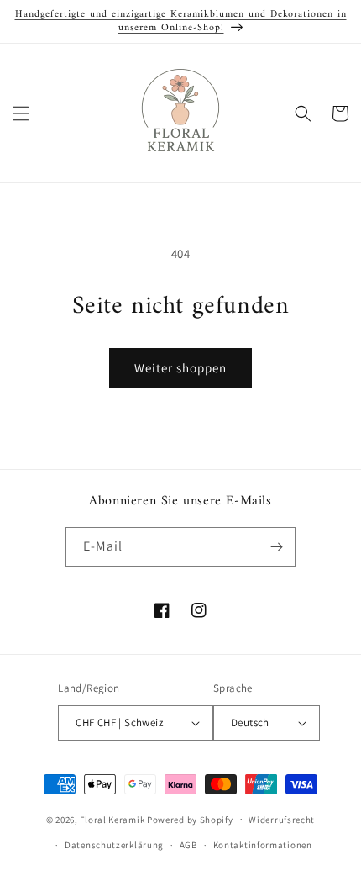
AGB (188, 845)
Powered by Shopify (190, 819)
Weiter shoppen (180, 368)
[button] (21, 113)
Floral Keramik (112, 819)
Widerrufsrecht (282, 820)
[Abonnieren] (276, 547)
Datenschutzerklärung (114, 845)
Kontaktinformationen (262, 845)
